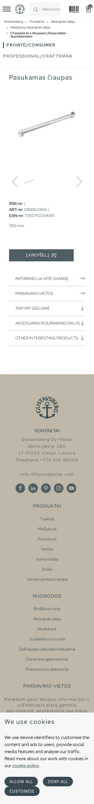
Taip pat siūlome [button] (32, 308)
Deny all (58, 781)
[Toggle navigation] (7, 9)
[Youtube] (71, 488)
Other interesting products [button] (46, 338)
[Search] (35, 9)
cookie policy (25, 765)
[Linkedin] (33, 488)
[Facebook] (20, 488)
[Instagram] (58, 488)
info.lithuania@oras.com (47, 474)
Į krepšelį (38, 255)
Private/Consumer (31, 45)
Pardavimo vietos (34, 293)
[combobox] (51, 9)
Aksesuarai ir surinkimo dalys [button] (47, 323)
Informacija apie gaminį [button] (41, 278)
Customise (22, 791)
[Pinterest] (46, 488)
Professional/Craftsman (37, 56)
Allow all (21, 781)
